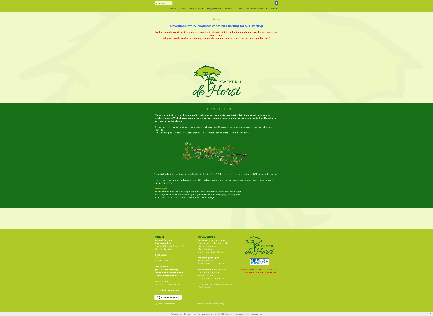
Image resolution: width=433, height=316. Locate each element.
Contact (182, 9)
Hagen (239, 9)
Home (171, 9)
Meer (272, 9)
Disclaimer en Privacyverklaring (210, 304)
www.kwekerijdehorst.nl (169, 275)
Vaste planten (196, 9)
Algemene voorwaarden (164, 304)
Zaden (228, 9)
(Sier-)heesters (213, 9)
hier (226, 314)
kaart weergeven (170, 290)
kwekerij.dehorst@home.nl (169, 272)
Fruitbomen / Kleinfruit (255, 9)
